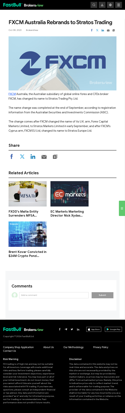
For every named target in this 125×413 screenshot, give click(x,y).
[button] (110, 5)
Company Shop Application (18, 347)
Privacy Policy (100, 347)
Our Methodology (73, 347)
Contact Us (9, 351)
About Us (48, 347)
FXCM (12, 94)
